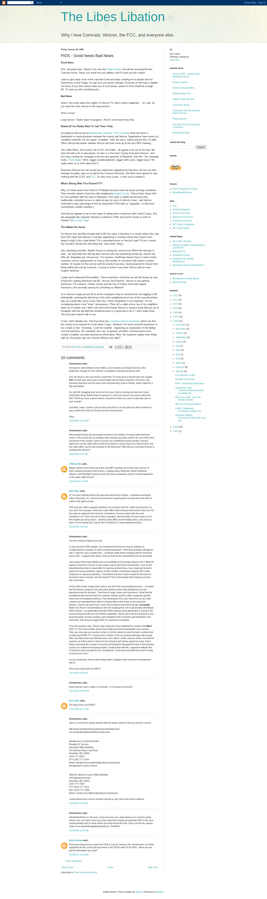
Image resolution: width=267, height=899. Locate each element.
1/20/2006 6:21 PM (78, 481)
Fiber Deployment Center (185, 189)
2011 (176, 300)
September (181, 337)
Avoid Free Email (181, 105)
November (181, 329)
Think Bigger (74, 160)
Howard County (121, 193)
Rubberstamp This (182, 93)
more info (174, 60)
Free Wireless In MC (185, 375)
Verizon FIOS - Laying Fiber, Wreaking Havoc (186, 75)
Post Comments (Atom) (85, 872)
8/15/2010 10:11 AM (79, 854)
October (180, 333)
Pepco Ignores (180, 118)
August (179, 341)
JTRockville (75, 464)
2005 (176, 427)
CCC (93, 176)
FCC (175, 206)
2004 (176, 431)
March (179, 363)
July (178, 346)
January (180, 371)
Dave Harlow (75, 840)
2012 (176, 295)
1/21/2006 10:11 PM (79, 709)
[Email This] (116, 347)
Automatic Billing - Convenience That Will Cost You (190, 418)
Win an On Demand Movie (188, 404)
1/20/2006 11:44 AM (79, 420)
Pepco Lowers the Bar (183, 99)
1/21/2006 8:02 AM (78, 673)
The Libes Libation (113, 17)
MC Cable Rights (181, 228)
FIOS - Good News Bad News (189, 383)
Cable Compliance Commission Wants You (188, 409)
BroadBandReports (182, 192)
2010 (176, 304)
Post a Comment (73, 861)
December (181, 324)
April (178, 358)
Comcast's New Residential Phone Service (186, 111)
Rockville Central (181, 255)
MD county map (79, 220)
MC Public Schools (182, 241)
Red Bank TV (179, 251)
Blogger (160, 892)
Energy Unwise (180, 82)
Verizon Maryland (181, 209)
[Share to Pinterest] (130, 347)
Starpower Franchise (183, 217)
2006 (176, 321)
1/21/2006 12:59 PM (79, 691)
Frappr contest (114, 69)
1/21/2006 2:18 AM (78, 526)
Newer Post (67, 867)
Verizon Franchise (181, 213)
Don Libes (74, 491)
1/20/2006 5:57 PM (78, 454)
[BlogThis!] (120, 347)
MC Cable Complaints (183, 224)
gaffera (139, 892)
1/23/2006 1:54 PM (78, 803)
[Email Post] (110, 347)
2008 (176, 312)
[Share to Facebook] (127, 347)
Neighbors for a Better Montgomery (183, 260)
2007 (176, 316)
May (178, 354)
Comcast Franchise (182, 220)
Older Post (153, 867)
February (180, 367)
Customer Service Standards (125, 321)
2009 (176, 308)
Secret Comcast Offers (184, 88)
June (178, 350)
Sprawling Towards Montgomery (188, 265)
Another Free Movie (185, 379)
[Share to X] (123, 347)
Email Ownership (181, 132)
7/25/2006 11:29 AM (79, 830)
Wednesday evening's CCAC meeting (109, 133)
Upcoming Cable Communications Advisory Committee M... (189, 390)
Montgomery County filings (186, 278)
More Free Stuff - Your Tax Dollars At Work (188, 398)
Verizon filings (179, 282)
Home (111, 867)
